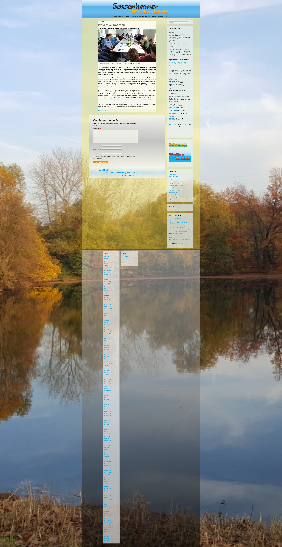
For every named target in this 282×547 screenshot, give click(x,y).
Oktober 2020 (107, 415)
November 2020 (108, 413)
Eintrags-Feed (126, 258)
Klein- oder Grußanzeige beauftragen (141, 16)
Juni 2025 (106, 288)
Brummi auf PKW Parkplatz (179, 233)
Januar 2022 (107, 381)
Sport (170, 199)
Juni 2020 (106, 424)
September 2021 (108, 390)
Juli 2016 (106, 531)
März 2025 (106, 295)
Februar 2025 (107, 297)
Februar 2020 (107, 434)
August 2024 (107, 311)
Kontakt (154, 16)
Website (95, 154)
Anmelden (125, 256)
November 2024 (108, 304)
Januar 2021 (107, 409)
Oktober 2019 (107, 443)
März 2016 (106, 540)
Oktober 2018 (107, 470)
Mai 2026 (106, 263)
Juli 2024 (106, 313)
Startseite (114, 16)
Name (95, 146)
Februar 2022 (107, 379)
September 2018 (108, 472)
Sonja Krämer (172, 119)
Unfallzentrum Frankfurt (175, 37)
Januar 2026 (107, 272)
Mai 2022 (106, 372)
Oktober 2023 (107, 333)
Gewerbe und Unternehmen (175, 183)
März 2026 (106, 268)
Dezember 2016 (108, 520)
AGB (166, 16)
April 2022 (106, 374)
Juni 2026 (106, 261)
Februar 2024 (107, 324)
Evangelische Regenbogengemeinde (177, 62)
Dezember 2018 (108, 465)
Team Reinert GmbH (174, 45)
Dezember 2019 (108, 438)
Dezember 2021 (108, 384)
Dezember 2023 (108, 329)
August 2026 (107, 256)
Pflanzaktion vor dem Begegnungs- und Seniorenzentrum (121, 173)
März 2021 (106, 404)
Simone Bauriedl (173, 107)
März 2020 (106, 431)
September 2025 (108, 281)
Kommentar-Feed (127, 261)
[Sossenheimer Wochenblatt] (141, 8)
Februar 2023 (107, 352)
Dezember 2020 (108, 411)
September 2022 (108, 363)
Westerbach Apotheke (174, 34)
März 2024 (106, 322)
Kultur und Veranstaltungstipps (176, 185)
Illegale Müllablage (102, 170)
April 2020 (106, 429)
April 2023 (106, 347)
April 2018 (106, 484)
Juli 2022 (106, 368)
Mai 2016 (106, 536)
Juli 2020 (106, 422)
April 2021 (106, 402)
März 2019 (106, 459)
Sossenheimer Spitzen (174, 197)
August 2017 (107, 502)
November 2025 (108, 277)
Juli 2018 (106, 477)
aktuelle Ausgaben (173, 176)
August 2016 (107, 529)
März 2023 (106, 349)
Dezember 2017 (108, 493)
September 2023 (108, 336)
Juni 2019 (106, 452)
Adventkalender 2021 (174, 174)
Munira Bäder (172, 106)
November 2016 (108, 522)
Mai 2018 (106, 481)
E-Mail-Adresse (97, 150)
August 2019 (107, 447)
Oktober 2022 (107, 361)
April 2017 (106, 511)
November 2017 (108, 495)
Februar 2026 (107, 270)
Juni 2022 (106, 370)
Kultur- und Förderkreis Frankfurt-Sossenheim (180, 63)
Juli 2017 (106, 504)
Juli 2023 (106, 340)
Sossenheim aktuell (103, 110)
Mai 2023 (106, 345)
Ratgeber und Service (174, 192)
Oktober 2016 (107, 525)
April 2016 (106, 538)
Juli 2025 (106, 286)
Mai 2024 (106, 318)
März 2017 (106, 513)
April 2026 (106, 265)
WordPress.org (126, 263)
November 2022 (108, 359)
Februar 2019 (107, 461)
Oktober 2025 (107, 279)
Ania (170, 218)
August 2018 (107, 474)
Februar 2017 (107, 515)
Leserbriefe (171, 188)
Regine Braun (172, 118)
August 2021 (107, 393)
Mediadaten (128, 16)
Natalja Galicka (172, 82)
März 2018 (106, 486)
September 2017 (108, 499)
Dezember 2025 (108, 274)
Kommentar (97, 128)
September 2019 (108, 445)
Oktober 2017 (107, 497)
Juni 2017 (106, 506)
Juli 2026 (106, 258)
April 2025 (106, 293)
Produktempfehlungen (174, 190)
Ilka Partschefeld (173, 110)
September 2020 (108, 418)
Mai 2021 (106, 399)
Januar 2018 (107, 490)
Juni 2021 (106, 397)
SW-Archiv (120, 16)
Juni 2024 (106, 315)
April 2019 (106, 456)
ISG (169, 65)
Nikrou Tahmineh (173, 112)
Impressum (160, 16)
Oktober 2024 (107, 306)
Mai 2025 (106, 290)
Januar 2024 (107, 327)
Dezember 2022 (108, 356)
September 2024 (108, 308)
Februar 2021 (107, 406)
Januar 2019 (107, 463)
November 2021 (108, 386)
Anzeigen (171, 178)
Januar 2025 (107, 299)
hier (175, 51)
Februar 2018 (107, 488)
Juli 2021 (106, 395)
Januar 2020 (107, 436)
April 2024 (106, 320)
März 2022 (106, 377)
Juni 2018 (106, 479)
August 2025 (107, 283)
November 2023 (108, 331)
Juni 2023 (106, 343)
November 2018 (108, 468)
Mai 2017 (106, 509)
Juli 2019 (106, 449)
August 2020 (107, 420)
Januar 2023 (107, 354)
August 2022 (107, 365)
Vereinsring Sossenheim (174, 67)
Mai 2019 (106, 454)
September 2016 (108, 527)
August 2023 (107, 338)
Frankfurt (171, 181)
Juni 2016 (106, 534)
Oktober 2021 (107, 388)
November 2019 (108, 440)
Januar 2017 (107, 518)
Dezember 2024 (108, 302)
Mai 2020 (106, 427)
